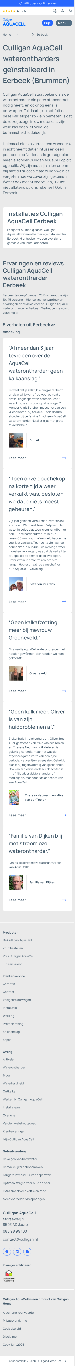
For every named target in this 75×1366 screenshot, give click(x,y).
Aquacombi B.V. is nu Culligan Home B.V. (35, 1361)
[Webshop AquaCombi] (70, 11)
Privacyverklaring (15, 1321)
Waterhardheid (13, 1083)
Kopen (7, 1040)
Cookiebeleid (12, 1329)
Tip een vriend (12, 964)
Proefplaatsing (13, 1024)
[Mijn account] (63, 11)
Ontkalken (10, 1091)
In (25, 35)
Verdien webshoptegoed (19, 1123)
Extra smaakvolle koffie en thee (24, 1191)
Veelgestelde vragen (17, 1000)
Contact (8, 992)
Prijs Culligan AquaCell (18, 956)
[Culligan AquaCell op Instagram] (27, 1252)
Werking (8, 1016)
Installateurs (12, 1107)
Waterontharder (14, 1067)
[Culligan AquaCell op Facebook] (7, 1252)
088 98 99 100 (15, 1231)
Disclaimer (10, 1337)
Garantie (9, 984)
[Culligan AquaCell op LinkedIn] (17, 1252)
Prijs (47, 23)
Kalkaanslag (11, 1032)
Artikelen (9, 1059)
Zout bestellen (13, 948)
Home (7, 35)
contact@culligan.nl (20, 1239)
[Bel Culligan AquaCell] (54, 11)
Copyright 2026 (13, 1345)
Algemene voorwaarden (19, 1313)
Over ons (9, 1115)
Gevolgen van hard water (20, 1159)
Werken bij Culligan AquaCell (23, 1099)
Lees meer (17, 458)
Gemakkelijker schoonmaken (23, 1167)
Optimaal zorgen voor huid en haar (26, 1183)
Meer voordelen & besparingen (24, 1199)
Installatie (10, 1008)
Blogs (7, 1075)
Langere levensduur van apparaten (27, 1175)
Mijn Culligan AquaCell (18, 1139)
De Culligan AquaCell (17, 940)
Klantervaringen (14, 1131)
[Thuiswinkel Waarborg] (37, 1276)
